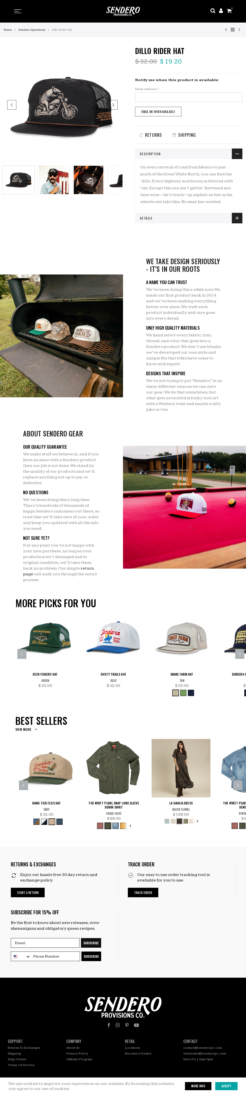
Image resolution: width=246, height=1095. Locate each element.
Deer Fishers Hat (45, 674)
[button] (28, 892)
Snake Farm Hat (181, 674)
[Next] (113, 105)
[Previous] (11, 105)
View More (23, 729)
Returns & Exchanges (24, 1048)
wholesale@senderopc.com (204, 1053)
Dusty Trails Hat (113, 674)
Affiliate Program (79, 1059)
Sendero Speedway (31, 30)
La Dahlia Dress (181, 803)
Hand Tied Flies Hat (46, 803)
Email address (147, 89)
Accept (226, 1085)
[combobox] (21, 956)
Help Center (17, 1059)
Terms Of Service (21, 1065)
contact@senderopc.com (202, 1048)
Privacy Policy (77, 1053)
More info (198, 1085)
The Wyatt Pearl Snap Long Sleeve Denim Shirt (113, 805)
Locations (132, 1048)
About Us (73, 1048)
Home (8, 30)
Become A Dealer (138, 1053)
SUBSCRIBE (91, 942)
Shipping (14, 1053)
